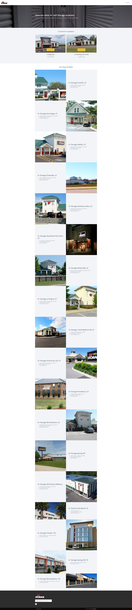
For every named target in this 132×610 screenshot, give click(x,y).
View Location (50, 49)
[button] (36, 604)
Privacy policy (38, 608)
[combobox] (43, 600)
